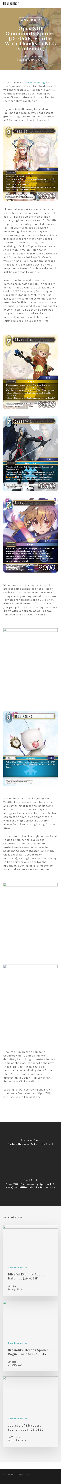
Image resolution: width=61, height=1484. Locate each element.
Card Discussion (30, 19)
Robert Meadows (32, 56)
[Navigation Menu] (56, 4)
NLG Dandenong (34, 82)
